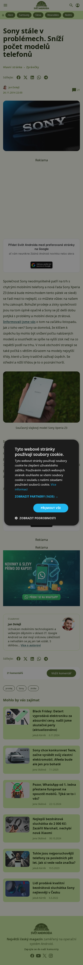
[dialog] (41, 482)
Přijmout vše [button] (51, 508)
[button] (41, 496)
